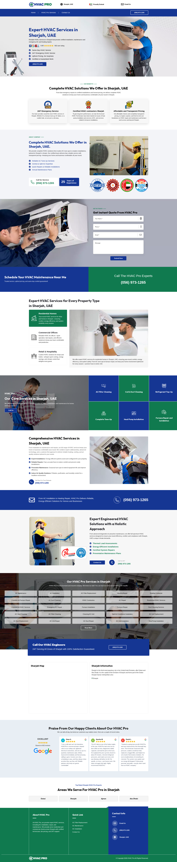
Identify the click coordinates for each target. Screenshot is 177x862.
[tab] (48, 318)
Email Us (128, 4)
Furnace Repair (122, 607)
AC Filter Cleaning (55, 614)
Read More (88, 628)
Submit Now (118, 258)
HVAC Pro (131, 858)
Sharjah (73, 799)
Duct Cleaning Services (156, 607)
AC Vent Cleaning (21, 614)
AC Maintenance (20, 593)
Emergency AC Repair (54, 607)
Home (33, 12)
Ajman (103, 799)
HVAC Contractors (88, 600)
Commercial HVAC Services (21, 607)
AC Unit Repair (55, 621)
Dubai (43, 799)
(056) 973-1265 (139, 12)
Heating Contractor (156, 593)
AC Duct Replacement (20, 621)
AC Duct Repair (88, 621)
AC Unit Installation (122, 621)
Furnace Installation (88, 607)
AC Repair (122, 600)
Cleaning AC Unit (88, 614)
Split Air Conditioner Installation (122, 614)
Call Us (10, 410)
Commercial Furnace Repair (21, 600)
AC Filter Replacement (88, 593)
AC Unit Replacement (156, 614)
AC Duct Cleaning (55, 600)
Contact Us (66, 12)
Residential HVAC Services (156, 600)
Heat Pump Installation (156, 621)
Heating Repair (122, 593)
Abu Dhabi (134, 799)
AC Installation (54, 593)
